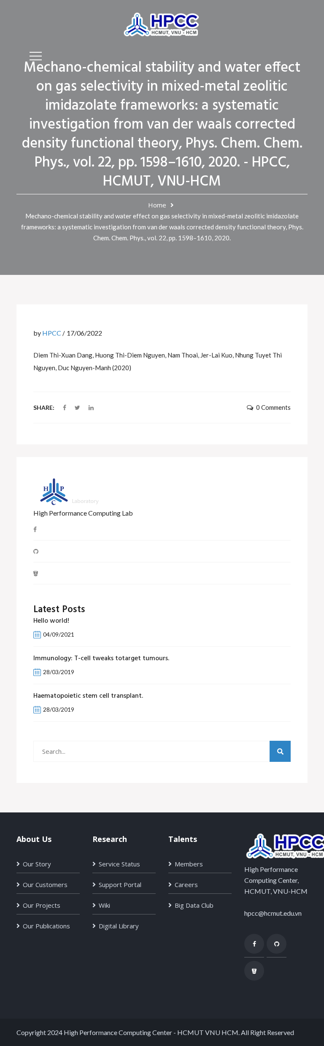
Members (189, 864)
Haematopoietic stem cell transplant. (88, 696)
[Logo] (162, 23)
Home (157, 205)
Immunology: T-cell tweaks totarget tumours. (101, 658)
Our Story (37, 864)
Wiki (104, 905)
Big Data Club (194, 905)
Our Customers (45, 884)
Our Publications (46, 926)
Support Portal (120, 884)
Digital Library (119, 926)
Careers (186, 884)
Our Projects (41, 905)
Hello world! (51, 621)
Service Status (119, 864)
